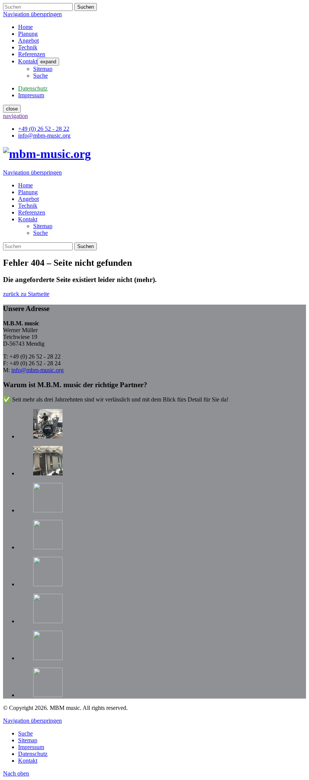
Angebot (28, 40)
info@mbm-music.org (37, 370)
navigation (15, 116)
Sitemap (42, 69)
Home (25, 27)
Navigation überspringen (32, 14)
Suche (40, 75)
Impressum (31, 747)
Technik (27, 47)
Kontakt (27, 61)
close (12, 109)
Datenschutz (32, 754)
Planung (28, 34)
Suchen (85, 7)
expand (48, 61)
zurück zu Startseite (26, 294)
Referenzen (31, 54)
